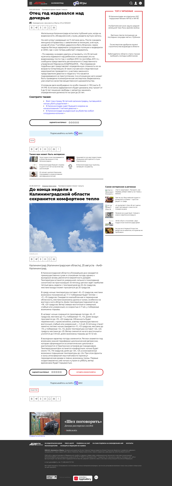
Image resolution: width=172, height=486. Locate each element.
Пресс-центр (69, 443)
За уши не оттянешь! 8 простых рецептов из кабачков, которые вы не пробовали (129, 230)
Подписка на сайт (83, 443)
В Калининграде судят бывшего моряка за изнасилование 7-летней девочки (65, 107)
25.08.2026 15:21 (34, 186)
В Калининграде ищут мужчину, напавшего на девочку (88, 166)
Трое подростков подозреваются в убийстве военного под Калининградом (51, 159)
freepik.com (33, 254)
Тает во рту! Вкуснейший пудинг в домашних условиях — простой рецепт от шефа (127, 199)
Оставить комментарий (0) (86, 372)
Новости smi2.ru (37, 436)
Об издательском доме (53, 443)
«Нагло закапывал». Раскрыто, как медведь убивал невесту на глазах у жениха (128, 191)
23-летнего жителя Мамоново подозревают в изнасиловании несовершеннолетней (50, 174)
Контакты (129, 443)
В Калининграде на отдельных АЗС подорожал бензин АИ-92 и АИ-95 (124, 18)
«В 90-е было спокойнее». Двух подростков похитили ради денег (127, 222)
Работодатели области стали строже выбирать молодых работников (124, 55)
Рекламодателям (51, 446)
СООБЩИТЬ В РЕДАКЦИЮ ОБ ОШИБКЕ (73, 446)
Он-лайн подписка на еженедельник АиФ (108, 443)
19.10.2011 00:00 (34, 9)
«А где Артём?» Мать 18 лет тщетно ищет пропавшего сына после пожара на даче (128, 207)
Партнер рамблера (64, 477)
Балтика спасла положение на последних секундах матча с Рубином (124, 36)
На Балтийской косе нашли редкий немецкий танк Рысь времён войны (123, 27)
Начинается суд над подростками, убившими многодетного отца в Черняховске (89, 159)
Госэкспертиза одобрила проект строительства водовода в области (124, 46)
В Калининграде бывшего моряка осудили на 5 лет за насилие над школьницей (51, 166)
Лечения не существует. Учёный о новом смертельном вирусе (127, 214)
